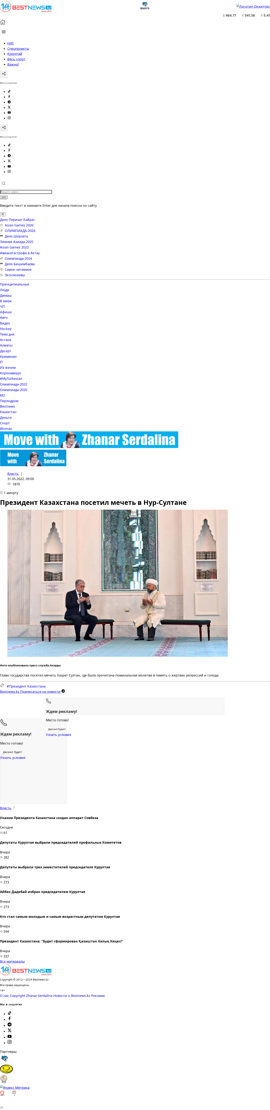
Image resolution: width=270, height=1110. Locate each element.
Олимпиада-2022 (13, 384)
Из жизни (8, 367)
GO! (3, 197)
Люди (4, 290)
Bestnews (7, 406)
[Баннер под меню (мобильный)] (33, 465)
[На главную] (3, 23)
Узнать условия (58, 734)
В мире (6, 301)
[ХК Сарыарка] (6, 1072)
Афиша (6, 312)
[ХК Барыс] (4, 1062)
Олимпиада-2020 (13, 390)
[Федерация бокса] (4, 1082)
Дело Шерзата (16, 236)
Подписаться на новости (30, 691)
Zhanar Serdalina (39, 995)
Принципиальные (14, 284)
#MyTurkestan (11, 378)
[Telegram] (9, 102)
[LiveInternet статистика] (8, 1102)
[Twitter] (9, 107)
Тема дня (7, 334)
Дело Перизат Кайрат (17, 219)
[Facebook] (9, 97)
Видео (5, 323)
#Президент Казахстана (26, 686)
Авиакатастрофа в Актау (20, 253)
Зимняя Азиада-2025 (16, 241)
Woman (6, 428)
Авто (4, 317)
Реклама (98, 995)
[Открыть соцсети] (4, 74)
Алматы (6, 345)
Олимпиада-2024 (18, 258)
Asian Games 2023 (14, 247)
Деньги (6, 417)
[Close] (3, 214)
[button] (3, 31)
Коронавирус (10, 373)
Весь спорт (16, 59)
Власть (13, 473)
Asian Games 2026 (19, 225)
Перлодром (9, 401)
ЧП (2, 306)
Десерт (5, 351)
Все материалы (12, 961)
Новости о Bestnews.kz (71, 995)
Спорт (5, 423)
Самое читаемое (18, 269)
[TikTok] (9, 91)
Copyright (17, 995)
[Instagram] (9, 118)
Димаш (6, 295)
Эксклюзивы (15, 275)
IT (1, 362)
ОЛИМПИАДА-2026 (20, 230)
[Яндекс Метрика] (15, 1087)
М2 (2, 395)
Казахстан (8, 412)
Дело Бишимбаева (20, 264)
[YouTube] (9, 112)
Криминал (8, 356)
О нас (4, 995)
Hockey (5, 328)
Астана (5, 340)
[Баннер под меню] (89, 447)
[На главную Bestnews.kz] (25, 974)
